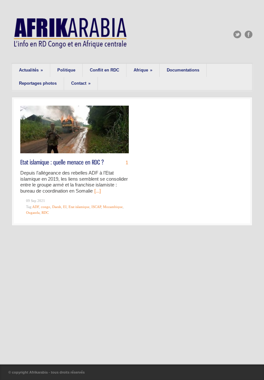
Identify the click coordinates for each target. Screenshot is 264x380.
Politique (66, 70)
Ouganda (33, 212)
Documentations (183, 70)
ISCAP (96, 207)
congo (45, 207)
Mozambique (113, 207)
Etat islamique (79, 207)
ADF (35, 207)
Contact (80, 83)
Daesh (56, 207)
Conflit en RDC (104, 70)
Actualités (31, 70)
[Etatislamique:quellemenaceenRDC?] (62, 161)
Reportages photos (38, 83)
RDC (45, 212)
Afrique (143, 70)
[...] (97, 191)
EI (65, 207)
